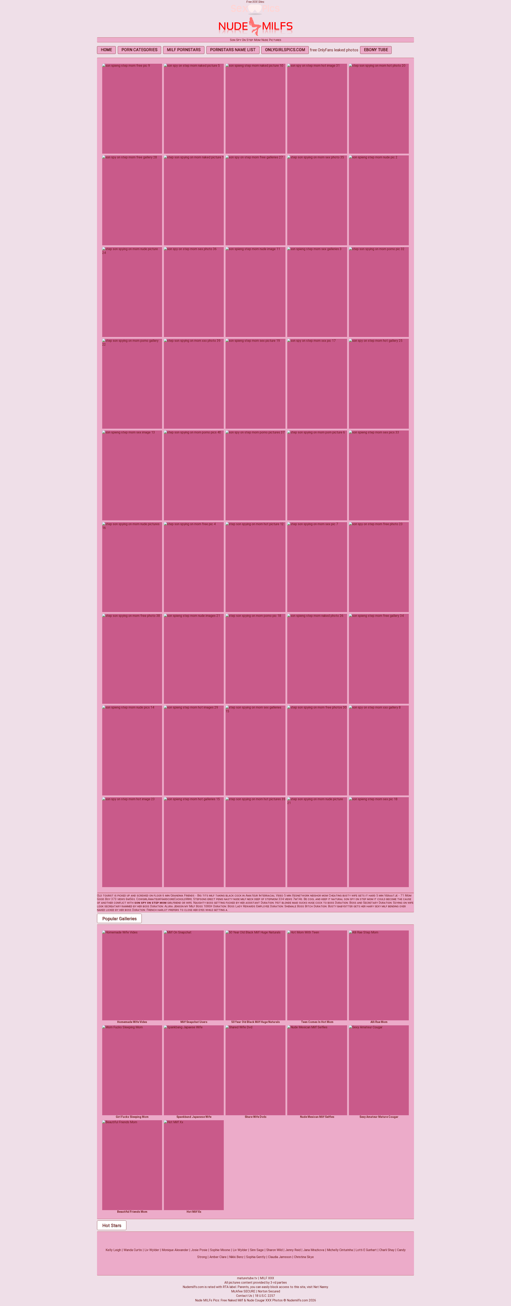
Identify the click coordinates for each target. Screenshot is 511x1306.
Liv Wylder (152, 1250)
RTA (226, 1287)
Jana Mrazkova (313, 1250)
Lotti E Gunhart (366, 1250)
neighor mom (319, 895)
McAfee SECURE (243, 1291)
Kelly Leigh (113, 1250)
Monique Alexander (175, 1250)
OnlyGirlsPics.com (285, 50)
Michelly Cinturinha (340, 1250)
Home (106, 50)
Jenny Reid (293, 1250)
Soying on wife (403, 902)
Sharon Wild (274, 1250)
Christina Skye (304, 1257)
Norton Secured (269, 1291)
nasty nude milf (235, 899)
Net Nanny (320, 1287)
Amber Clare (218, 1257)
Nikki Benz (236, 1257)
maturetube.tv (247, 1278)
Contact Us (244, 1296)
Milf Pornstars (184, 50)
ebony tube (376, 50)
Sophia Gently (255, 1257)
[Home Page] (255, 35)
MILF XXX (267, 1278)
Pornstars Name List (233, 50)
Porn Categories (139, 50)
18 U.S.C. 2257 (265, 1296)
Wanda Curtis (133, 1250)
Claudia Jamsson (279, 1257)
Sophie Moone (220, 1250)
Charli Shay (386, 1250)
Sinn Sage (257, 1250)
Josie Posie (199, 1250)
